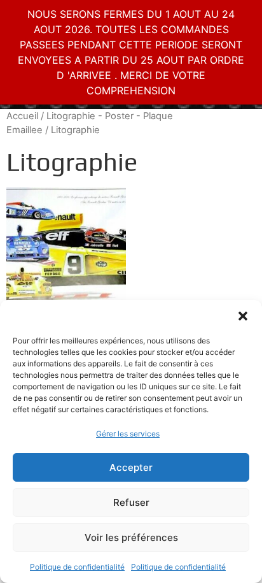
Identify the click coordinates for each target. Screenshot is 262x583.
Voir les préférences (131, 537)
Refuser (131, 502)
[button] (243, 316)
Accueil (22, 116)
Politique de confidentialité (77, 567)
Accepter (131, 467)
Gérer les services (128, 433)
